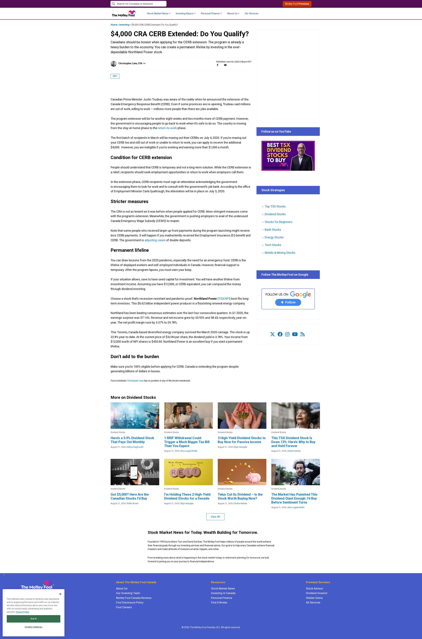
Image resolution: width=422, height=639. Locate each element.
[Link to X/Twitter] (272, 334)
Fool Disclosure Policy (129, 602)
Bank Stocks (273, 229)
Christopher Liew (135, 380)
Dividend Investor (317, 593)
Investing (124, 24)
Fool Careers (124, 607)
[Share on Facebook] (217, 65)
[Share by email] (225, 65)
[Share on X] (221, 65)
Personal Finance (210, 13)
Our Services (251, 13)
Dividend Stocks (275, 214)
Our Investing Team (128, 593)
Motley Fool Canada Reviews (133, 597)
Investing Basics (184, 13)
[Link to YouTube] (295, 334)
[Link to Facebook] (280, 334)
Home (114, 24)
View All (215, 516)
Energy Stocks (274, 237)
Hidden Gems (314, 597)
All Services (313, 602)
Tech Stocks (273, 245)
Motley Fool (297, 3)
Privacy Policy (22, 612)
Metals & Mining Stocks (280, 252)
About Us (232, 13)
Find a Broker (219, 602)
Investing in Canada (223, 593)
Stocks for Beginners (278, 222)
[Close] (60, 594)
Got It (33, 618)
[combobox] (160, 4)
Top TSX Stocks (275, 206)
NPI (115, 76)
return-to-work (167, 128)
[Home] (3, 574)
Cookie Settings (34, 627)
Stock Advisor (314, 588)
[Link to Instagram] (287, 334)
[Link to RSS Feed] (302, 334)
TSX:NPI (224, 298)
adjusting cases (155, 240)
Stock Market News (157, 13)
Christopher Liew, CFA (130, 63)
